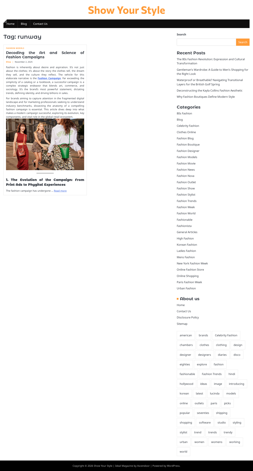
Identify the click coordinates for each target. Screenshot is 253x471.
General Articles (187, 232)
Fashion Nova (185, 176)
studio (222, 422)
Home (10, 24)
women (199, 442)
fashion (219, 364)
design (238, 345)
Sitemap (182, 324)
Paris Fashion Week (189, 282)
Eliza (8, 61)
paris (214, 403)
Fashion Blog (185, 138)
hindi (232, 374)
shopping (186, 422)
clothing (221, 345)
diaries (222, 355)
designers (204, 355)
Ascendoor (143, 465)
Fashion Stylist (186, 194)
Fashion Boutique (188, 144)
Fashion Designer (188, 151)
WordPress (173, 465)
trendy (228, 432)
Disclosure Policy (188, 317)
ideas (203, 384)
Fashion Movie (186, 163)
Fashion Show (186, 188)
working (234, 442)
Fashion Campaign (49, 78)
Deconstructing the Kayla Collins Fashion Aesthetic (210, 90)
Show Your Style (126, 9)
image (218, 384)
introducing (236, 384)
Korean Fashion (187, 245)
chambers (186, 345)
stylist (183, 432)
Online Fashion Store (190, 269)
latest (199, 393)
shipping (221, 413)
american (186, 335)
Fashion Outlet (186, 182)
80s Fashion (184, 113)
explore (202, 364)
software (205, 422)
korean (184, 393)
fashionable (187, 374)
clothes (204, 345)
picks (227, 403)
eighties (185, 364)
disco (237, 355)
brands (203, 335)
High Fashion (185, 238)
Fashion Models (15, 48)
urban (184, 442)
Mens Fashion (186, 257)
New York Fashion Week (192, 263)
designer (185, 355)
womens (216, 442)
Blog (24, 24)
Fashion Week (186, 207)
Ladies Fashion (186, 251)
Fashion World (186, 213)
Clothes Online (186, 132)
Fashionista (184, 226)
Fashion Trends (187, 201)
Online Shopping (188, 276)
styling (237, 422)
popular (185, 413)
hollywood (186, 384)
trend (197, 432)
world (183, 451)
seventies (203, 413)
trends (212, 432)
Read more (60, 190)
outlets (199, 403)
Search (181, 34)
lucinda (214, 393)
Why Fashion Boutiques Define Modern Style (206, 97)
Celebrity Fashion (188, 126)
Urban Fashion (186, 288)
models (231, 393)
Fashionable (184, 220)
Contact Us (40, 24)
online (184, 403)
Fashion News (186, 170)
